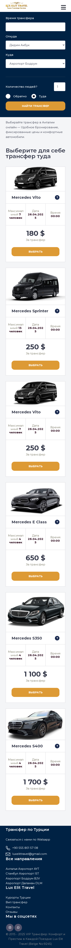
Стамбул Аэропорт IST (22, 873)
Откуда (11, 36)
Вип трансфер (16, 902)
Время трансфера (20, 18)
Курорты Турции (18, 897)
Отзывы (11, 912)
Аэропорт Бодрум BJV (23, 878)
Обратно (20, 96)
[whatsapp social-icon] (18, 927)
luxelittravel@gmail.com (29, 854)
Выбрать (36, 251)
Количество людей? (21, 86)
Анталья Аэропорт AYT (22, 869)
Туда (42, 96)
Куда (9, 54)
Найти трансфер (35, 106)
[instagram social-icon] (10, 927)
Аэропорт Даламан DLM (24, 883)
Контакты (13, 907)
